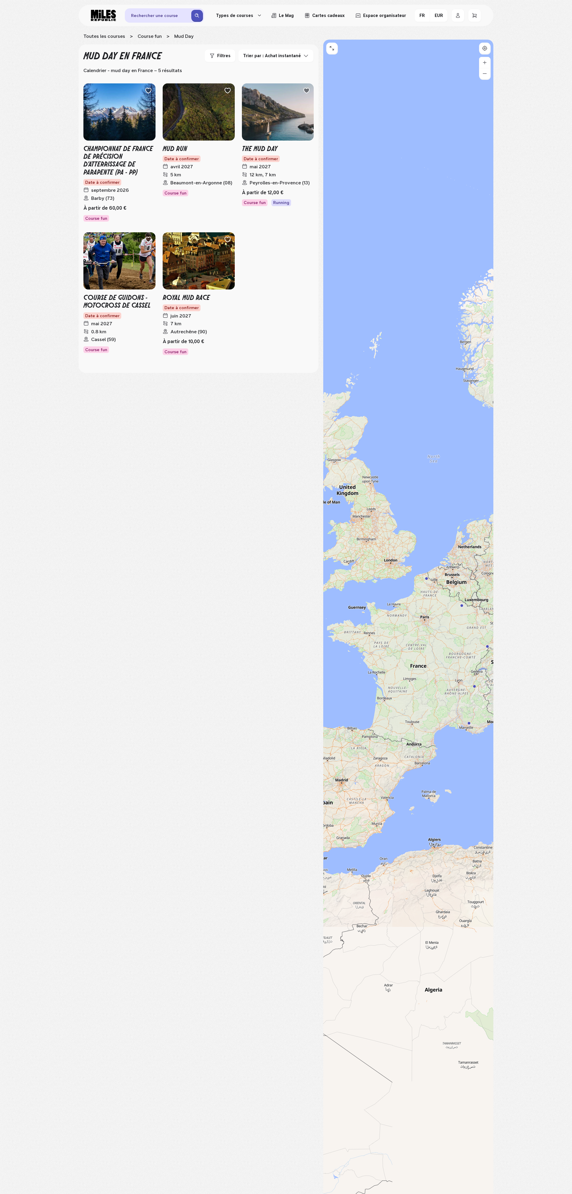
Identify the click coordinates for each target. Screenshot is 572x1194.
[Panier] (474, 15)
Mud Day (184, 36)
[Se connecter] (457, 15)
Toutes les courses (104, 36)
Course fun (150, 36)
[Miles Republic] (103, 15)
